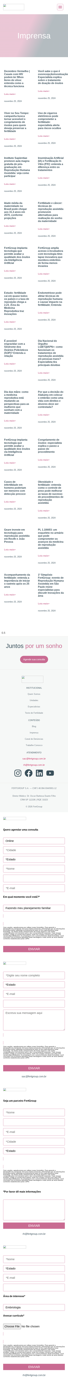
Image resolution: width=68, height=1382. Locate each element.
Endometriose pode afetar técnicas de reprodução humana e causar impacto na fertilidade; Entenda (50, 299)
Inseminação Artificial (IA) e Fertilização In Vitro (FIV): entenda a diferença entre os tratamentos (51, 164)
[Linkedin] (39, 773)
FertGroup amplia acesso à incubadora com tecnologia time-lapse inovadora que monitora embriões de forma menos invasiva (50, 257)
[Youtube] (50, 773)
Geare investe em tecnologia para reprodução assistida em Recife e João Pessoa (17, 535)
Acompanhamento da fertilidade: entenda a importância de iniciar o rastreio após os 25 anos (17, 580)
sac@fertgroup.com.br (34, 758)
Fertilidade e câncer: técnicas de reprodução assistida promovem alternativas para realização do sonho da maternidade (50, 212)
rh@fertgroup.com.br (34, 765)
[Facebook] (29, 773)
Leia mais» (10, 94)
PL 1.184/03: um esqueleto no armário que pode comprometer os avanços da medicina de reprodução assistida (50, 538)
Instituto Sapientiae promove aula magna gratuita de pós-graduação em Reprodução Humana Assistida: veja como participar (17, 167)
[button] (60, 7)
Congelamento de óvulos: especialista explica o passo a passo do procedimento (50, 445)
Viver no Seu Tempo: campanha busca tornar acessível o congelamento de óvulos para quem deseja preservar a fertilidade (16, 122)
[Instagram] (18, 773)
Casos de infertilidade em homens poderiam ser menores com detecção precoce (15, 487)
